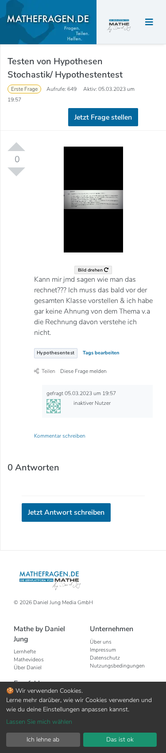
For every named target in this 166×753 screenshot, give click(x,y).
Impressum (103, 649)
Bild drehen (91, 270)
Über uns (101, 641)
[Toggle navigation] (149, 22)
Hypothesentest (56, 352)
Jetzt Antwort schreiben (66, 512)
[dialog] (83, 717)
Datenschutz (105, 657)
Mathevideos (29, 659)
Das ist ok (120, 739)
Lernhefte (25, 651)
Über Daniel (28, 667)
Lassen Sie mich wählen (39, 722)
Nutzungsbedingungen (117, 665)
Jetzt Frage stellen (103, 117)
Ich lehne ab (43, 739)
